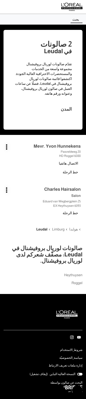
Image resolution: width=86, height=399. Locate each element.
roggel (76, 283)
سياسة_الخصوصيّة (70, 358)
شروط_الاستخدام (71, 350)
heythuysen (73, 275)
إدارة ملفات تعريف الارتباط (65, 365)
